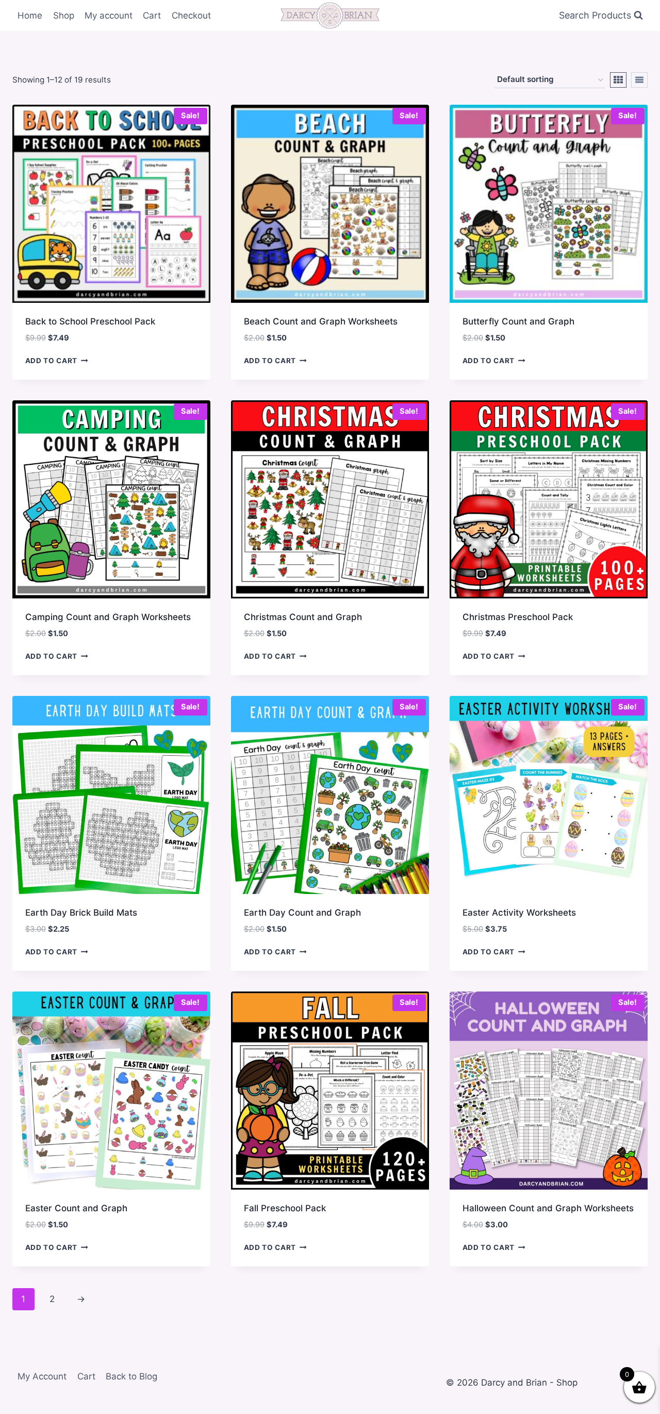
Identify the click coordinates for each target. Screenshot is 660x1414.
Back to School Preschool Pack (90, 321)
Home (30, 15)
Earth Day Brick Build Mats (81, 912)
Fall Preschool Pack (285, 1208)
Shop (63, 15)
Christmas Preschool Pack (518, 617)
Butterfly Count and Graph (518, 321)
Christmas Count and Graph (303, 617)
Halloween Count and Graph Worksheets (548, 1208)
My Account (42, 1376)
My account (109, 15)
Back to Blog (131, 1376)
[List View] (639, 80)
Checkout (191, 15)
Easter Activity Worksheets (519, 912)
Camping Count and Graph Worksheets (108, 617)
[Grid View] (618, 80)
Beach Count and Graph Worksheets (321, 321)
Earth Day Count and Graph (302, 912)
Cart (152, 15)
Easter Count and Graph (76, 1208)
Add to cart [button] (51, 360)
